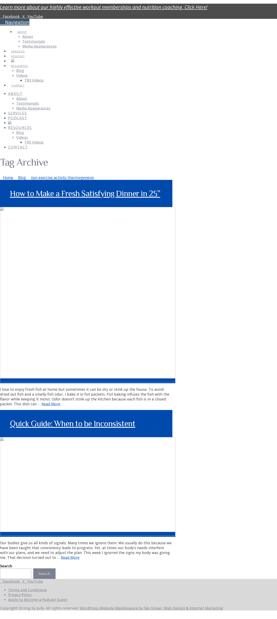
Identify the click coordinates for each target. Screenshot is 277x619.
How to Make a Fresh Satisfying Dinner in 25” (85, 193)
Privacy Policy (20, 594)
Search (6, 566)
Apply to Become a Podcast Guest (37, 599)
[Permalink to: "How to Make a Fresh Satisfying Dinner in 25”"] (87, 380)
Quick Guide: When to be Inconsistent (72, 423)
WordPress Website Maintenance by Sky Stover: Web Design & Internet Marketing (151, 608)
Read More (51, 403)
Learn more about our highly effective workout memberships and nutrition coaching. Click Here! (103, 7)
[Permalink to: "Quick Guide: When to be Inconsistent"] (87, 534)
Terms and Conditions (27, 589)
